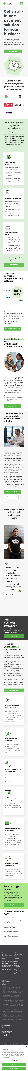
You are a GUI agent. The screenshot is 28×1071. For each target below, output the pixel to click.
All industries (17, 952)
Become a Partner (6, 966)
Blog (15, 973)
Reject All (14, 1064)
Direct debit (5, 952)
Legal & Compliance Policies (7, 983)
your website (8, 203)
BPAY (9, 209)
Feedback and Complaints (17, 971)
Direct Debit (14, 169)
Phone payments (6, 960)
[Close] (26, 1047)
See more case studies (11, 497)
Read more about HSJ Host (12, 491)
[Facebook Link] (6, 1035)
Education (16, 957)
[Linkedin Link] (4, 1035)
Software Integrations (7, 965)
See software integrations (12, 328)
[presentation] (6, 546)
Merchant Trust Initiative (8, 961)
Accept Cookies (14, 1068)
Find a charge (17, 966)
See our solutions (12, 406)
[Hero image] (14, 65)
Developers (5, 968)
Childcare (16, 955)
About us (4, 978)
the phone (16, 215)
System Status (17, 974)
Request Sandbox (6, 969)
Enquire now (13, 51)
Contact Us (16, 965)
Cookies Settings (14, 1060)
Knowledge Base (18, 968)
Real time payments (7, 955)
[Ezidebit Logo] (9, 3)
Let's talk (14, 636)
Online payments (6, 957)
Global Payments (6, 981)
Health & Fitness (18, 954)
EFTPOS (4, 954)
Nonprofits (16, 958)
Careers (4, 980)
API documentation (7, 970)
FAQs (15, 969)
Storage (16, 961)
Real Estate (16, 960)
